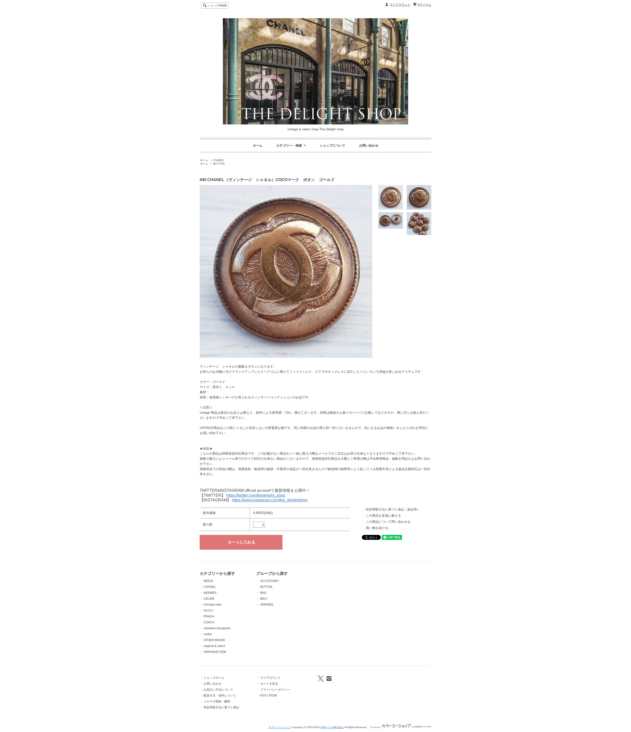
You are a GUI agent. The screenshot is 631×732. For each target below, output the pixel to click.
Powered (375, 727)
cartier (208, 634)
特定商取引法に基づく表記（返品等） (393, 509)
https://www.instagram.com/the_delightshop (270, 500)
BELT (263, 598)
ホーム (258, 145)
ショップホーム (214, 678)
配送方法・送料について (220, 695)
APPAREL (267, 604)
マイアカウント (400, 4)
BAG (263, 593)
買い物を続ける (377, 528)
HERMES (210, 593)
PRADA (209, 616)
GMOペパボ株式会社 (332, 727)
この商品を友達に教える (383, 515)
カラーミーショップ (280, 727)
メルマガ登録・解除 (217, 701)
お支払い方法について (218, 689)
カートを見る (269, 683)
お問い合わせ (368, 145)
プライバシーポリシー (275, 689)
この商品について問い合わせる (388, 522)
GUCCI (208, 610)
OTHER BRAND (214, 640)
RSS (263, 695)
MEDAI (208, 581)
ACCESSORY (269, 581)
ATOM (273, 695)
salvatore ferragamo (217, 628)
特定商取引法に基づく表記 (221, 707)
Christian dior (213, 604)
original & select (214, 646)
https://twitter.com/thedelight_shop (255, 495)
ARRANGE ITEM (215, 652)
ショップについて (332, 145)
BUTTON (219, 163)
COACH (209, 622)
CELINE (209, 598)
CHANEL (218, 160)
